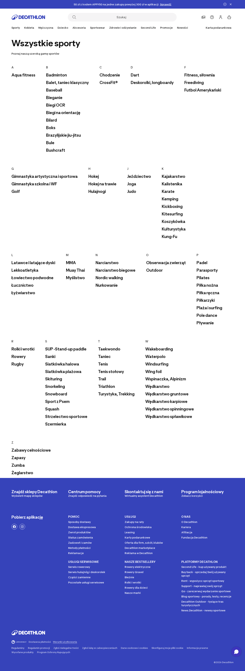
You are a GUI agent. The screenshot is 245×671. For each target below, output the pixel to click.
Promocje (166, 27)
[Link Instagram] (22, 527)
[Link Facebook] (14, 527)
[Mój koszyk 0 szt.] (229, 17)
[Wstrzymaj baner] (225, 4)
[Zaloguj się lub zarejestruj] (220, 17)
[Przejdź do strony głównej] (28, 17)
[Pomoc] (212, 17)
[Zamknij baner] (231, 4)
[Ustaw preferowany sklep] (203, 17)
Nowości (182, 27)
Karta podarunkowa (218, 27)
